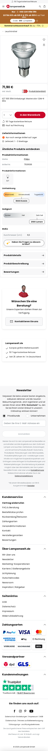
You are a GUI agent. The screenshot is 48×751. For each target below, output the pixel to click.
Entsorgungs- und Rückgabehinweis (25, 724)
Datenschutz (9, 606)
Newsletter (8, 559)
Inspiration (7, 587)
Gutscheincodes (10, 577)
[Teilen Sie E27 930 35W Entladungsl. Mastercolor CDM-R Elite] (44, 45)
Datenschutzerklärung (24, 476)
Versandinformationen (14, 526)
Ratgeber (20, 587)
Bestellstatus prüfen (12, 512)
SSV (22, 21)
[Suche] (40, 6)
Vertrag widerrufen (13, 502)
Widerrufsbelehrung (12, 615)
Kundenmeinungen (15, 674)
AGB (4, 602)
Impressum (8, 611)
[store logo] (17, 6)
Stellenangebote (21, 568)
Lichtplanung (9, 573)
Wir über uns (8, 554)
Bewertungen (11, 271)
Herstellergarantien (12, 535)
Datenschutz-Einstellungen (16, 716)
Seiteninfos (10, 596)
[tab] (24, 518)
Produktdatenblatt (37, 91)
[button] (44, 40)
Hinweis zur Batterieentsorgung (30, 720)
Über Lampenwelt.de (16, 549)
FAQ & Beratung (10, 507)
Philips (27, 159)
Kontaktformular (37, 470)
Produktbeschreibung (16, 263)
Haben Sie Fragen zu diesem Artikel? (26, 243)
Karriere (6, 568)
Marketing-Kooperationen (16, 563)
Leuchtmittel (11, 31)
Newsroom (7, 582)
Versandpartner (13, 657)
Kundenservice (12, 497)
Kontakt (6, 530)
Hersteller (31, 486)
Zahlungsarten (9, 521)
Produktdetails (12, 255)
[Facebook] (16, 711)
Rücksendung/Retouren (14, 516)
